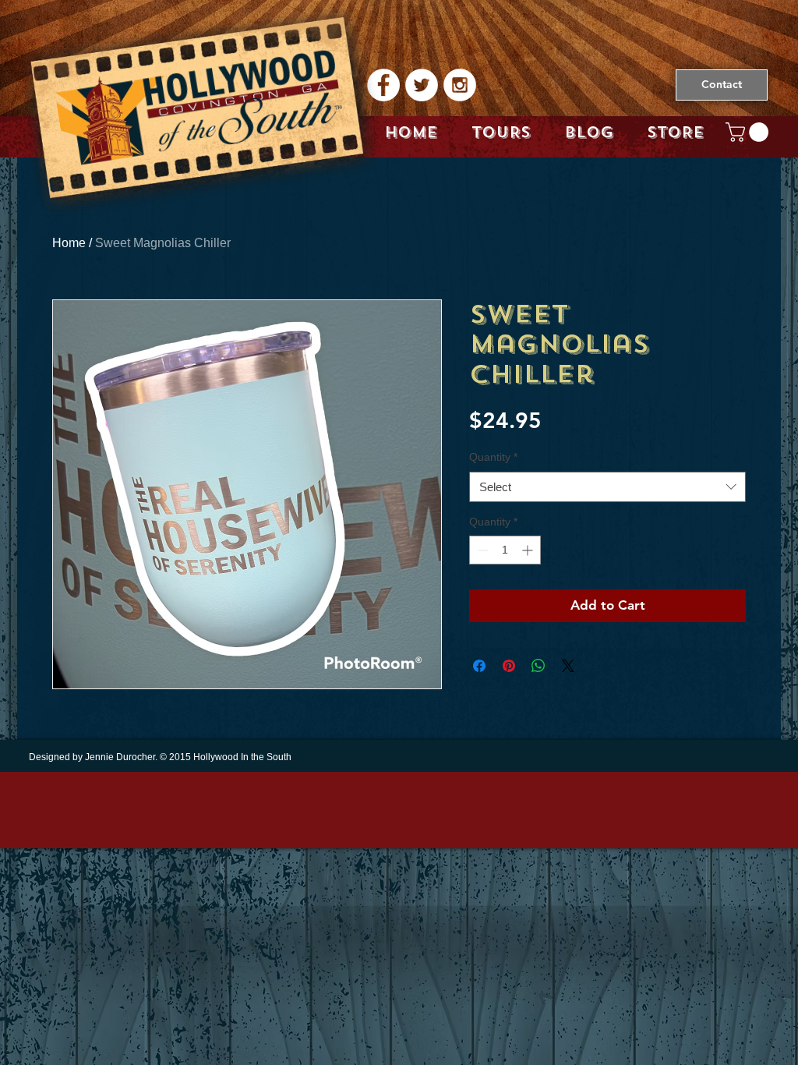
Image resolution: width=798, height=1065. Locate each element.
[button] (749, 132)
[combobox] (607, 487)
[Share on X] (568, 665)
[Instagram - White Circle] (459, 85)
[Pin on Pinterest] (509, 665)
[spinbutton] (505, 550)
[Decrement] (481, 550)
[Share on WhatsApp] (538, 665)
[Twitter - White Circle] (421, 85)
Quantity (493, 457)
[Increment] (528, 550)
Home (69, 242)
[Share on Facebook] (479, 665)
